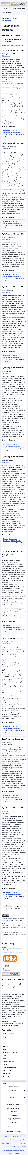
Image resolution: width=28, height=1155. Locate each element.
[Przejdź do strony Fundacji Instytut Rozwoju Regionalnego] (14, 965)
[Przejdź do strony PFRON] (14, 970)
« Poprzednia (8, 905)
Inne (4, 1043)
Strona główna (14, 1087)
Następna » (18, 909)
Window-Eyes (7, 1077)
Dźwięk (5, 1040)
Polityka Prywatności (14, 1119)
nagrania (10, 918)
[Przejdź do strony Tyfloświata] (14, 974)
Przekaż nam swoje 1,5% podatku (12, 952)
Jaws (4, 1049)
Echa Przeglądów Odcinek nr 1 (13, 739)
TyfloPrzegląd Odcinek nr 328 (13, 551)
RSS (14, 1101)
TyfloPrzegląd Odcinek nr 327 (13, 638)
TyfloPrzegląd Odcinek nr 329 (13, 457)
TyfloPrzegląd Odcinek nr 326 (13, 808)
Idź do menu (7, 12)
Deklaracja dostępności (14, 1131)
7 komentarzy (6, 557)
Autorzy (12, 1097)
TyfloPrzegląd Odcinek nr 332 (13, 234)
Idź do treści (5, 8)
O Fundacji (14, 1111)
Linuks (5, 1055)
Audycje (12, 1094)
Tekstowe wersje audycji (14, 1104)
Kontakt (14, 1122)
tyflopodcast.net (6, 920)
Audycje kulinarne (8, 1037)
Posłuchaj (13, 1090)
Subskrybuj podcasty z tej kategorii (13, 40)
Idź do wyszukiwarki (19, 8)
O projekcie (14, 1115)
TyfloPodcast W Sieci (13, 1108)
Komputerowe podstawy (10, 1052)
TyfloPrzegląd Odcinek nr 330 (13, 368)
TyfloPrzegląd (6, 21)
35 (11, 909)
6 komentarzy (6, 813)
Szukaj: (4, 947)
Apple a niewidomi (8, 1034)
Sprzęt (5, 1064)
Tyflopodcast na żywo (9, 1071)
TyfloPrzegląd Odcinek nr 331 (13, 287)
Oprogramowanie (8, 1061)
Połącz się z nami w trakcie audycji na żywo (13, 1127)
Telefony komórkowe (9, 1068)
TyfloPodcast (4, 2)
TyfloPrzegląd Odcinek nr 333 (13, 143)
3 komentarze (6, 56)
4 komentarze (6, 239)
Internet (5, 1046)
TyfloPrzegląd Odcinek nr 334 (13, 50)
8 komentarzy (6, 462)
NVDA (4, 1058)
